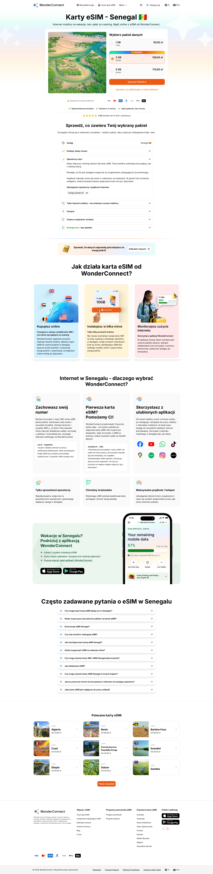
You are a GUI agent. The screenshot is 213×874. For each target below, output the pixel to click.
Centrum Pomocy (84, 826)
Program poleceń (113, 819)
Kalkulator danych (137, 249)
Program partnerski (114, 815)
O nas (79, 834)
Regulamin (97, 870)
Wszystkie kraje (86, 5)
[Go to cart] (141, 5)
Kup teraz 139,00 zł (137, 82)
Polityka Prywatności (131, 870)
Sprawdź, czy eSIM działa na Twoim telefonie (137, 89)
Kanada (140, 834)
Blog (78, 830)
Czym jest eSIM (108, 5)
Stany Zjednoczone (144, 826)
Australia (140, 815)
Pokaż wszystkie (106, 784)
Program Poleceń (112, 870)
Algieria (140, 842)
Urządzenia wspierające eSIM (89, 819)
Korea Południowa (144, 823)
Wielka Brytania (143, 838)
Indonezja (141, 819)
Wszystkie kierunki (144, 846)
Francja (140, 830)
